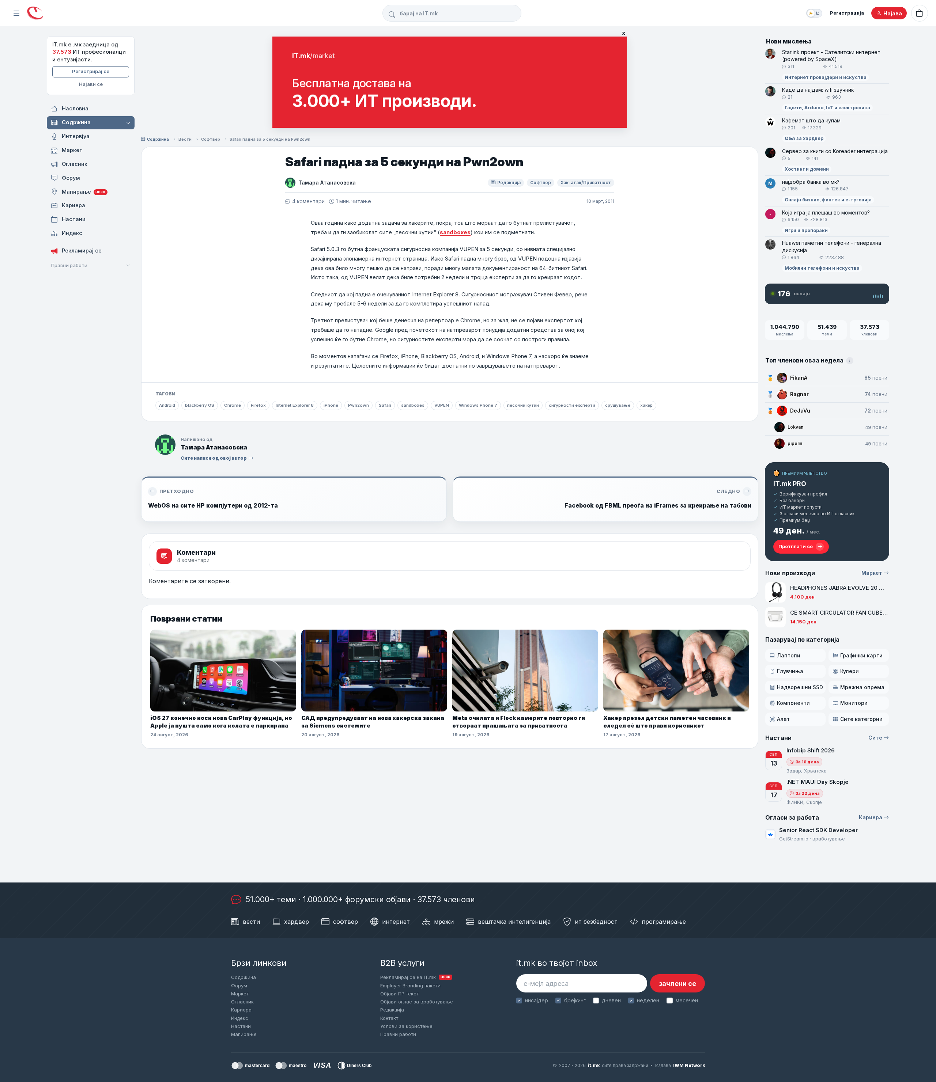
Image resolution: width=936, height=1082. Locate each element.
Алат (783, 719)
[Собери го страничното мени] (16, 13)
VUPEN (441, 405)
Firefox (258, 405)
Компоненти (793, 703)
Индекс (239, 1018)
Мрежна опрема (862, 687)
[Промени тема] (814, 13)
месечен (687, 1000)
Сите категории (861, 719)
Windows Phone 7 (478, 405)
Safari (385, 405)
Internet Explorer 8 (295, 405)
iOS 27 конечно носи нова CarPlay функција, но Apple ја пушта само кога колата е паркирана (221, 721)
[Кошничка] (919, 13)
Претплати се (795, 546)
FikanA (798, 378)
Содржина (158, 139)
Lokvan (795, 427)
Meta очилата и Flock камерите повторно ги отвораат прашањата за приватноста (518, 721)
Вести (185, 139)
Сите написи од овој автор (214, 458)
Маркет (871, 573)
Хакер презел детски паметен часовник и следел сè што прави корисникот (667, 721)
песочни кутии (523, 405)
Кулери (849, 671)
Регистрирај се (90, 71)
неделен (648, 1000)
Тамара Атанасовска (327, 182)
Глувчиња (790, 671)
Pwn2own (358, 405)
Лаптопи (788, 655)
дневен (611, 1000)
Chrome (232, 405)
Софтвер (210, 139)
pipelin (795, 443)
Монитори (854, 703)
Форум (239, 985)
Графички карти (861, 655)
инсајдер (536, 1000)
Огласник (242, 1002)
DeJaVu (800, 410)
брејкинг (575, 1000)
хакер (646, 405)
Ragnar (799, 394)
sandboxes (455, 232)
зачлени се (677, 983)
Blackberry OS (199, 405)
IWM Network (689, 1065)
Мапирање (244, 1034)
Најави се (91, 84)
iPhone (331, 405)
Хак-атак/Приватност (586, 182)
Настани (241, 1026)
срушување (617, 405)
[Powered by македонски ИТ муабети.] (35, 13)
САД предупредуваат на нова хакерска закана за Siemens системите (372, 721)
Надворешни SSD (800, 687)
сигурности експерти (572, 405)
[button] (129, 122)
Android (167, 405)
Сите (875, 737)
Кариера (870, 817)
